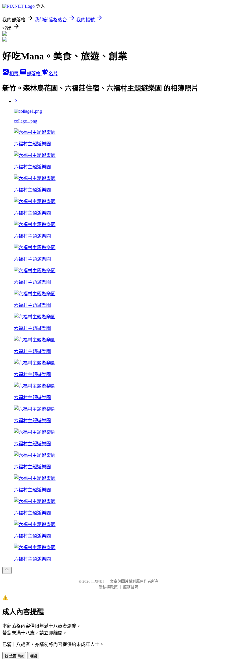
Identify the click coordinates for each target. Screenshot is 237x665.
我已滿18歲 (14, 656)
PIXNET (97, 581)
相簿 (14, 73)
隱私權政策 (108, 587)
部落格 (34, 73)
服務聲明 (130, 587)
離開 (33, 656)
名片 (53, 73)
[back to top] (7, 570)
